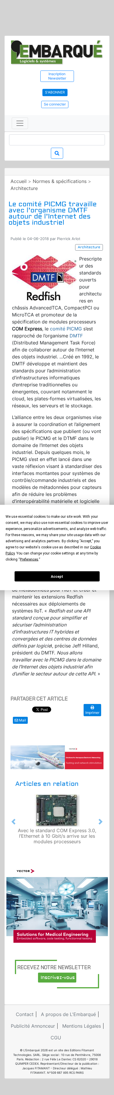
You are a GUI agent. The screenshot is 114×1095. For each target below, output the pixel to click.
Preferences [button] (29, 559)
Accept (57, 576)
